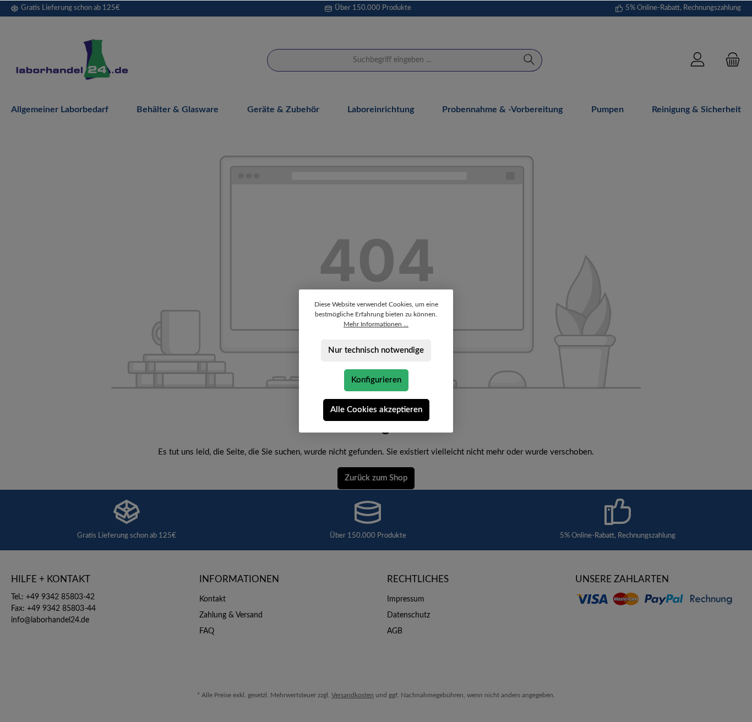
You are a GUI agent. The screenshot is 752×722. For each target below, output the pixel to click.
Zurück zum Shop (376, 478)
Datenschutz (408, 615)
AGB (394, 631)
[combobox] (392, 60)
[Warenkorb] (729, 60)
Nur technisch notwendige (376, 350)
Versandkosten (352, 695)
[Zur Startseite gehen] (71, 60)
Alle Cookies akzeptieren (376, 410)
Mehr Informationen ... (376, 324)
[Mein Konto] (697, 60)
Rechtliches (418, 579)
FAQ (206, 631)
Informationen (239, 579)
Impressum (405, 599)
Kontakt (212, 599)
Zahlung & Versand (231, 615)
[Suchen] (529, 60)
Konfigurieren (376, 380)
